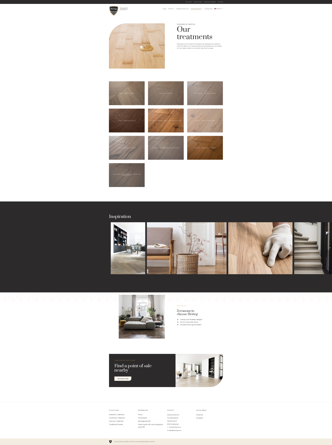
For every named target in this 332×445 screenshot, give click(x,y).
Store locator (198, 2)
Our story (189, 2)
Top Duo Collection (116, 421)
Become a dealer (210, 2)
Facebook (199, 415)
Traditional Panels (116, 424)
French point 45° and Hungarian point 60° (150, 425)
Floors (140, 414)
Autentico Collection (116, 414)
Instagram (199, 418)
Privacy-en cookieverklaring (139, 441)
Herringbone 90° (144, 421)
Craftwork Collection (117, 418)
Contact (220, 2)
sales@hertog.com (174, 430)
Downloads (142, 418)
